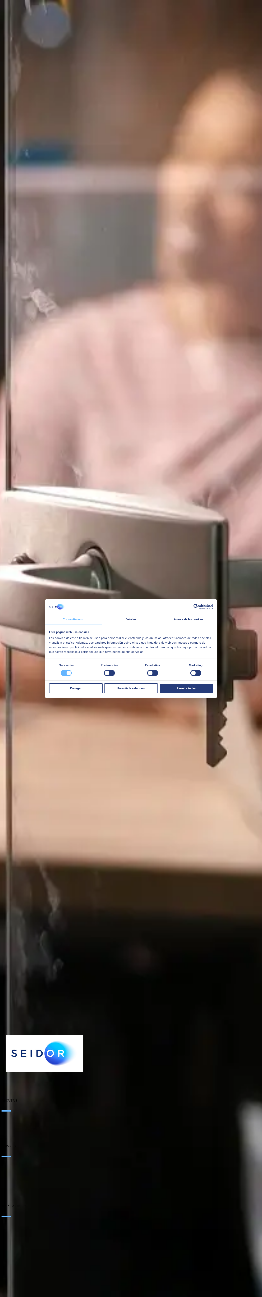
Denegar (76, 688)
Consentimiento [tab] (73, 619)
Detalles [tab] (131, 619)
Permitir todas (186, 688)
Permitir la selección (131, 688)
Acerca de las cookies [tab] (188, 619)
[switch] (109, 673)
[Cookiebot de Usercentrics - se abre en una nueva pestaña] (196, 607)
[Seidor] (44, 1053)
